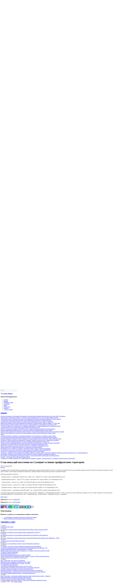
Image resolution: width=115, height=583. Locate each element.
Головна (6, 399)
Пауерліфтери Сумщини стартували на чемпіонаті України (20, 517)
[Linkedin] (10, 507)
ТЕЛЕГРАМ (16, 499)
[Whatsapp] (13, 507)
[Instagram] (4, 507)
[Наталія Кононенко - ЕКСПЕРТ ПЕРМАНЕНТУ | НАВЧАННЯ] (57, 48)
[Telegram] (15, 507)
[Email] (24, 507)
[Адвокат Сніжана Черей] (57, 24)
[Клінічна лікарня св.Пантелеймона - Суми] (57, 12)
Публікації (6, 404)
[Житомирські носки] (57, 36)
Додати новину (8, 409)
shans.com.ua (4, 497)
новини (4, 413)
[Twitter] (7, 507)
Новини (6, 401)
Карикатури (7, 406)
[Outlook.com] (29, 507)
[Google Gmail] (32, 507)
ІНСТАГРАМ (16, 502)
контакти (6, 408)
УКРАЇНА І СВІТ (8, 402)
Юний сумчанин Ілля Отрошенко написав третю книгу (19, 518)
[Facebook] (2, 507)
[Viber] (21, 507)
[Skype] (18, 507)
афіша (5, 405)
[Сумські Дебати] (7, 393)
